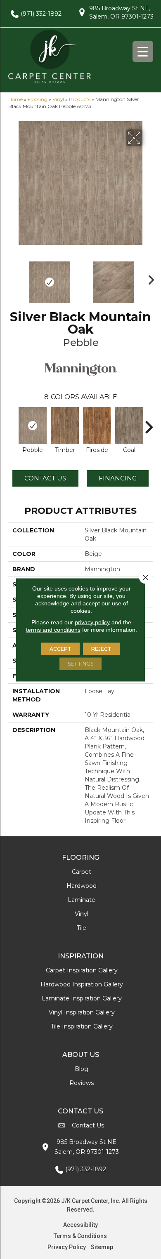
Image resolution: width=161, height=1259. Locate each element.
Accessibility (80, 1224)
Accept (60, 648)
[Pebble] (33, 425)
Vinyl (58, 99)
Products (79, 99)
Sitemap (102, 1247)
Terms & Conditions (80, 1236)
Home (15, 99)
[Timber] (65, 425)
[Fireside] (97, 425)
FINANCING (118, 478)
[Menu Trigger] (143, 51)
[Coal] (129, 425)
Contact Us (45, 478)
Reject (101, 648)
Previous (12, 278)
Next (148, 278)
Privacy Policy (66, 1247)
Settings (80, 663)
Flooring (37, 99)
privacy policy (92, 622)
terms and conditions (53, 629)
